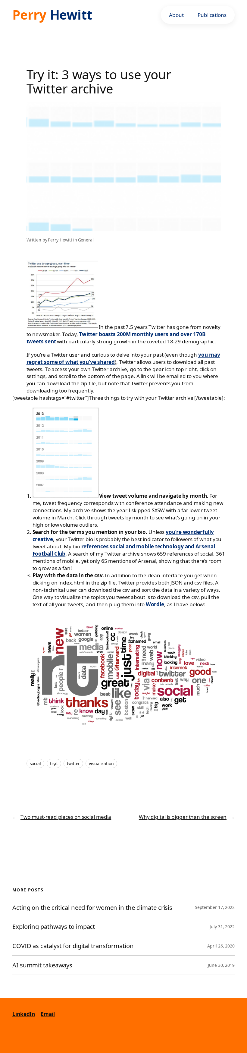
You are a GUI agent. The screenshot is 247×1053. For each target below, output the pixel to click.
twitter (73, 763)
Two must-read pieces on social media (65, 816)
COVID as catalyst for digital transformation (73, 945)
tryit (54, 763)
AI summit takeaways (42, 965)
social (35, 763)
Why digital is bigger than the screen (183, 816)
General (86, 240)
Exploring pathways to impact (53, 926)
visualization (101, 763)
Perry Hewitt (60, 240)
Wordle (155, 604)
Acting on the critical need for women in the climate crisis (92, 907)
